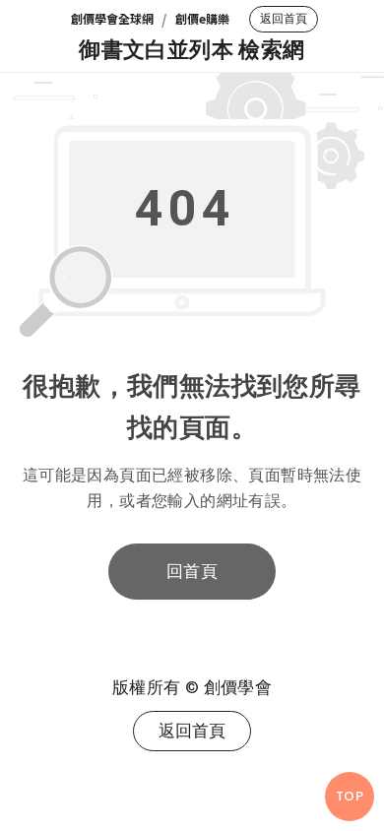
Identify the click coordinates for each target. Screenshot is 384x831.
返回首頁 (283, 19)
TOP (349, 796)
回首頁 (192, 571)
